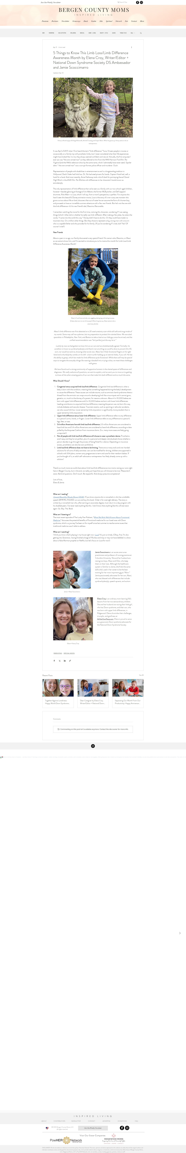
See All (141, 675)
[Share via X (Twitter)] (59, 661)
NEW (43, 33)
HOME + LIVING (92, 33)
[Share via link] (70, 661)
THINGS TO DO (123, 33)
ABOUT (44, 1121)
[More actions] (131, 47)
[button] (141, 33)
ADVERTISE (106, 1121)
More (132, 33)
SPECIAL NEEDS (69, 653)
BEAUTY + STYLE (104, 33)
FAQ (136, 1121)
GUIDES (114, 33)
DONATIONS (123, 1121)
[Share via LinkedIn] (65, 661)
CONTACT (91, 1121)
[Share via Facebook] (54, 661)
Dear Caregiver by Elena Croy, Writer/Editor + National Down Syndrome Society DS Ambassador (92, 702)
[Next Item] (180, 933)
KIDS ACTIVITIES (62, 33)
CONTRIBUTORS (59, 1121)
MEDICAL (82, 33)
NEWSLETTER (76, 1121)
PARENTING (51, 33)
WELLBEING (73, 33)
